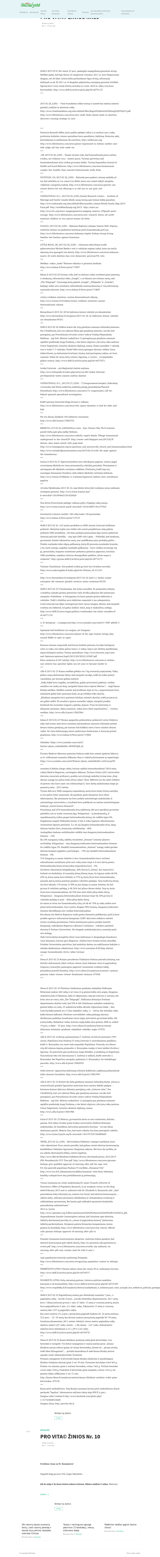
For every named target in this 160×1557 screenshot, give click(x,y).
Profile (58, 1418)
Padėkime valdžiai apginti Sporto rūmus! (120, 1526)
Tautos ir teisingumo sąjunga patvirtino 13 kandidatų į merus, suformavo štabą (78, 1527)
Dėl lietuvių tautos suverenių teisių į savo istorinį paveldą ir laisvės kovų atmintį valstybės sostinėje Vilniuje (36, 1529)
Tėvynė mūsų (43, 12)
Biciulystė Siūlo (27, 1537)
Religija (85, 12)
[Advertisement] (80, 47)
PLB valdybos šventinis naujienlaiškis (100, 12)
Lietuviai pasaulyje (56, 12)
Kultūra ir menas (71, 12)
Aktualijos (34, 12)
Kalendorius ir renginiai (127, 12)
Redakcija (24, 12)
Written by (48, 23)
